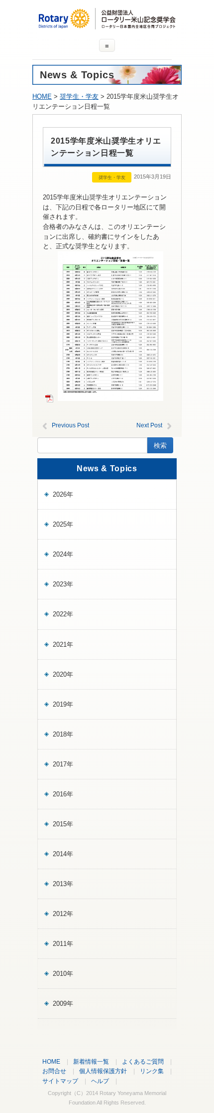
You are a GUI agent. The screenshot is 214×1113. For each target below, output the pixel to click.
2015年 (63, 824)
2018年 (63, 734)
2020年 (63, 674)
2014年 (63, 854)
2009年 (63, 1003)
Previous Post (70, 425)
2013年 (63, 884)
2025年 (63, 524)
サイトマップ (60, 1081)
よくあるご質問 (143, 1061)
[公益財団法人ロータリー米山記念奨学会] (107, 24)
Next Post (149, 425)
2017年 (63, 764)
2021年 (63, 644)
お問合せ (54, 1071)
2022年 (63, 614)
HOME (42, 96)
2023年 (63, 584)
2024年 (63, 554)
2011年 (63, 943)
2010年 (63, 973)
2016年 (63, 794)
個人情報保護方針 (103, 1071)
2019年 (63, 704)
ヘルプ (100, 1081)
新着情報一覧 (91, 1061)
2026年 (63, 494)
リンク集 (152, 1071)
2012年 (63, 914)
